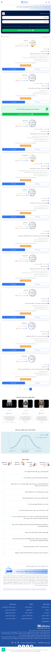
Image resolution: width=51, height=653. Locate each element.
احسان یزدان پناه (25, 255)
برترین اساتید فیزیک (10, 613)
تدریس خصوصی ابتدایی (20, 633)
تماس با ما (46, 613)
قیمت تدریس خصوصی (27, 618)
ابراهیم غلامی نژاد (25, 155)
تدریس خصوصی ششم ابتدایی (44, 635)
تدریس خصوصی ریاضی (45, 633)
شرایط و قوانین (45, 621)
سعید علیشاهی (25, 75)
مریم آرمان (26, 40)
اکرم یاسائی (26, 290)
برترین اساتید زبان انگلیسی (8, 607)
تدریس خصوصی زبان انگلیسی (32, 633)
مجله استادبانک (45, 618)
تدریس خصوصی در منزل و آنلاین (35, 632)
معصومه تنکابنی (24, 356)
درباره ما (47, 610)
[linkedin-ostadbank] (18, 643)
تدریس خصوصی (44, 566)
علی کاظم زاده (24, 189)
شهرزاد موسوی (25, 120)
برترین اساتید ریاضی (10, 610)
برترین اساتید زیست (10, 618)
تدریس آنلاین (43, 435)
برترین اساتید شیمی (10, 615)
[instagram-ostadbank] (12, 643)
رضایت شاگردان (45, 607)
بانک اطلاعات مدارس (27, 615)
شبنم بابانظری (25, 222)
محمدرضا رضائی (24, 323)
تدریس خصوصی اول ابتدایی (8, 633)
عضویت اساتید (28, 607)
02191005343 (40, 642)
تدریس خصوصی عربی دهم (31, 566)
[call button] (3, 649)
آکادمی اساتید (28, 613)
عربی (39, 566)
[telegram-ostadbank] (15, 643)
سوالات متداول (45, 615)
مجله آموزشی (29, 610)
